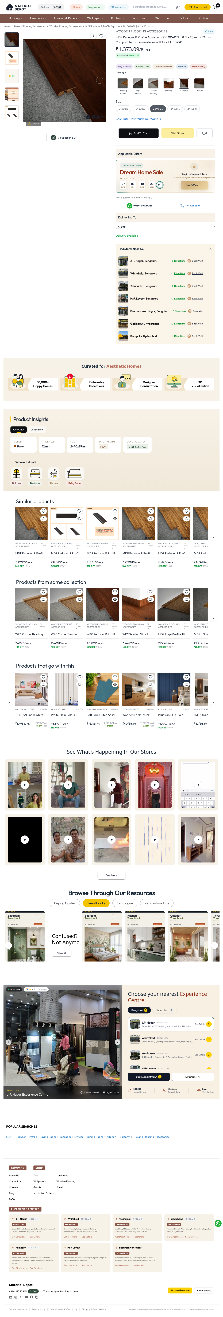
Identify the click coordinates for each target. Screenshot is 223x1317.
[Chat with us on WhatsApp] (218, 1223)
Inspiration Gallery (43, 1193)
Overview (18, 429)
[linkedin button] (10, 1297)
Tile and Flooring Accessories (30, 26)
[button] (19, 7)
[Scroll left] (8, 945)
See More (111, 875)
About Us (14, 1175)
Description (36, 429)
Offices (78, 1136)
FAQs (12, 1199)
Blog (11, 1193)
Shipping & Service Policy (94, 1309)
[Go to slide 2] (12, 58)
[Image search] (178, 7)
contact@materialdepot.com (62, 1291)
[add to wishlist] (101, 36)
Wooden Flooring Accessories (65, 26)
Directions (179, 260)
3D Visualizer (118, 7)
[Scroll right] (214, 945)
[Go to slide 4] (12, 94)
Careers (13, 1187)
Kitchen (111, 1136)
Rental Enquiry (204, 1290)
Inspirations (95, 7)
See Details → (36, 1236)
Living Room (48, 1136)
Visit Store (177, 133)
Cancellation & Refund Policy (63, 1309)
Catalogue (125, 903)
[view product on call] (205, 133)
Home (6, 26)
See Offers (194, 185)
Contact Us (15, 1181)
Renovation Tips (156, 903)
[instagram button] (15, 1297)
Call (35, 1291)
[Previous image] (8, 1042)
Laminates (62, 1175)
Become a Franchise (180, 1290)
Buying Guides (65, 903)
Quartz (37, 1187)
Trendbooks (96, 903)
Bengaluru (138, 1010)
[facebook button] (31, 1297)
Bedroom (65, 1136)
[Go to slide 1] (12, 40)
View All (61, 953)
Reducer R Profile (26, 1136)
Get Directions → (20, 1236)
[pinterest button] (36, 1297)
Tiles (36, 1175)
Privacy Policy (38, 1309)
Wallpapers (39, 1181)
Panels (60, 1187)
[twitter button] (21, 1297)
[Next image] (117, 1042)
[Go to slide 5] (12, 112)
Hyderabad (164, 1010)
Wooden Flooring (65, 1181)
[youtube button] (26, 1297)
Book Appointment (146, 1076)
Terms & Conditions (18, 1309)
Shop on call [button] (200, 7)
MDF (9, 1136)
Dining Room (95, 1136)
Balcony (125, 1136)
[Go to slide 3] (12, 76)
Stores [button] (76, 7)
